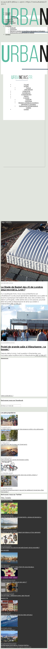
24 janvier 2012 (7, 283)
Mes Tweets (6, 498)
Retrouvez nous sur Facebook (12, 400)
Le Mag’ (7, 14)
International (14, 18)
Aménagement (10, 23)
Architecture (9, 21)
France (12, 16)
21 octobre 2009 (8, 342)
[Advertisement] (24, 144)
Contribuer (13, 29)
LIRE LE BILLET (15, 304)
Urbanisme (9, 19)
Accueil (7, 13)
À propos (8, 26)
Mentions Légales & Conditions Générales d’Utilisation (27, 31)
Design (7, 24)
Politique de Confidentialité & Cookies (22, 33)
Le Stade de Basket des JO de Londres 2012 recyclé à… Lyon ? (22, 288)
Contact (7, 34)
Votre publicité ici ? (7, 395)
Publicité (13, 28)
